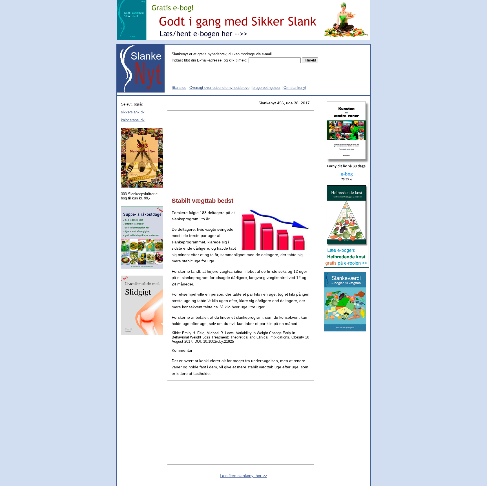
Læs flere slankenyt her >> (243, 475)
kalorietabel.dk (133, 120)
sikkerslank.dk (133, 112)
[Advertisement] (240, 152)
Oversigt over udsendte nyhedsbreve (219, 87)
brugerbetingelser (266, 87)
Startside (179, 87)
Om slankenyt (295, 87)
